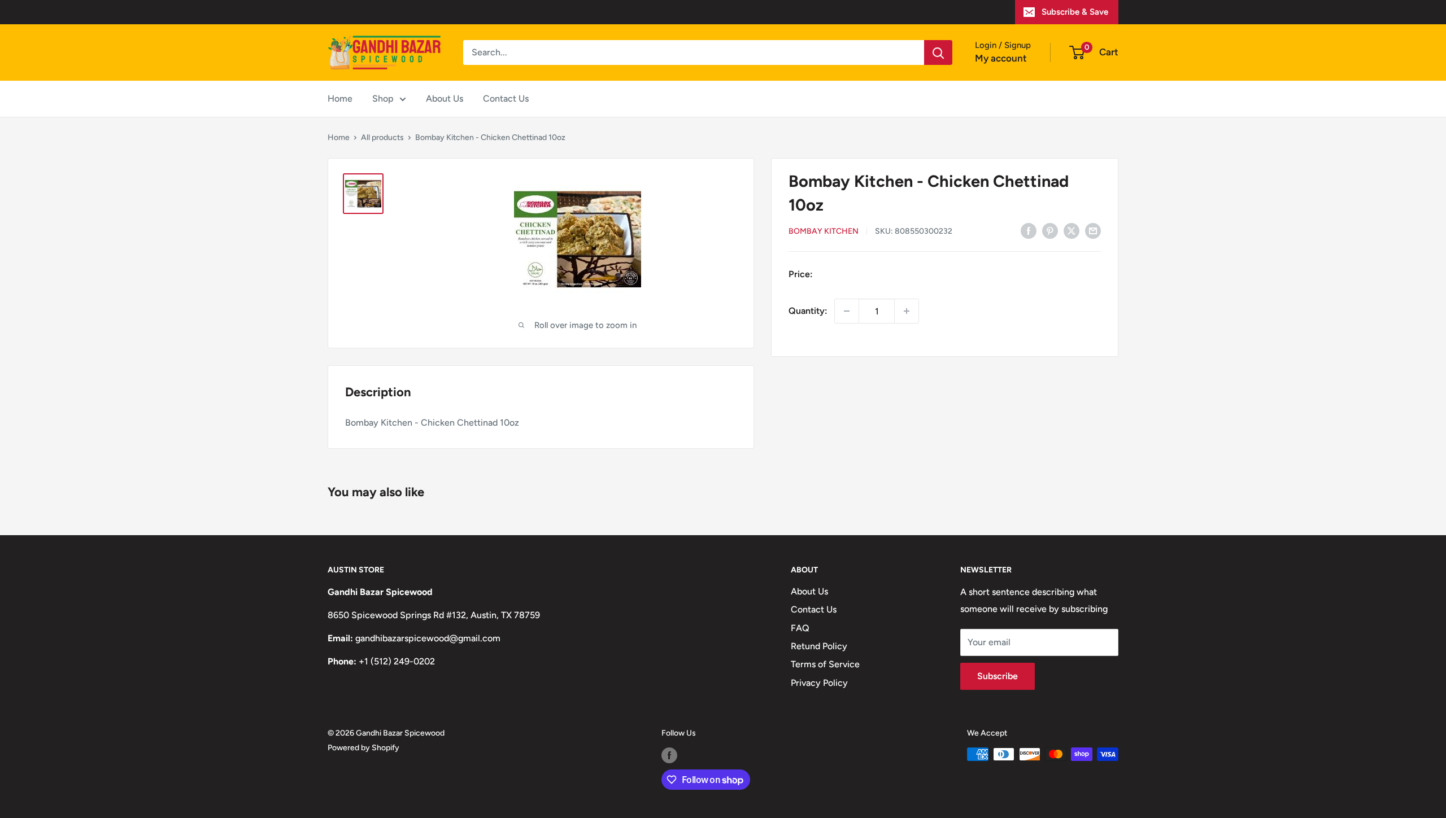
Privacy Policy (819, 682)
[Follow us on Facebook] (669, 755)
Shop (383, 98)
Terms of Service (825, 664)
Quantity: (808, 310)
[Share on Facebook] (1028, 230)
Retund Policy (819, 646)
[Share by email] (1093, 230)
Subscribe (997, 676)
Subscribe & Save (1075, 12)
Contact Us (506, 98)
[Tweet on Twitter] (1071, 230)
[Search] (938, 52)
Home (340, 98)
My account (1001, 58)
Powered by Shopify (363, 748)
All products (382, 137)
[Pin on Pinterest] (1050, 230)
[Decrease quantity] (847, 311)
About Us (444, 98)
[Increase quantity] (906, 311)
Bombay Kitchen (824, 231)
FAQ (800, 628)
